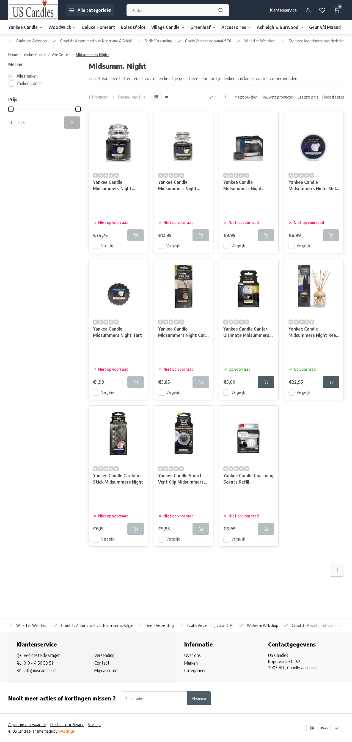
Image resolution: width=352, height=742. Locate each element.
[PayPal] (325, 728)
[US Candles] (33, 10)
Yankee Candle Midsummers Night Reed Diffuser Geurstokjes (313, 332)
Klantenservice (283, 10)
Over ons (192, 655)
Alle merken (27, 76)
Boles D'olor (133, 27)
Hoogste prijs (333, 97)
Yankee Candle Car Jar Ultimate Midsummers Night (246, 332)
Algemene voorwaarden (27, 724)
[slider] (10, 109)
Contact (101, 663)
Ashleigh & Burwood (277, 27)
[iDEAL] (312, 728)
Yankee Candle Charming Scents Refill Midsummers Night (248, 479)
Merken (191, 663)
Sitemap (94, 724)
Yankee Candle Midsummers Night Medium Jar (112, 185)
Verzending (104, 655)
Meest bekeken (246, 97)
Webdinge (66, 731)
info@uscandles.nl (40, 670)
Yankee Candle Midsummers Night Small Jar (177, 185)
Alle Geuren (61, 54)
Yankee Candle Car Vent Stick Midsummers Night (118, 478)
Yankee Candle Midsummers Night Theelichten (242, 185)
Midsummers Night (92, 54)
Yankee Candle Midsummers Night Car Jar (181, 332)
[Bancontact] (337, 728)
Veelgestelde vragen (42, 655)
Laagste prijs (308, 97)
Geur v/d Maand (325, 27)
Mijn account (106, 670)
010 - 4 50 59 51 (38, 663)
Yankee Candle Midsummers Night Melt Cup (313, 185)
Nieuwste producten (278, 97)
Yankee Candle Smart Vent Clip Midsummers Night (181, 479)
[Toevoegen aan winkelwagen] (266, 382)
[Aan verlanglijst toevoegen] (139, 120)
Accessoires (233, 27)
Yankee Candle (23, 27)
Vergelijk (108, 245)
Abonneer (199, 698)
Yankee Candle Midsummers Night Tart (117, 332)
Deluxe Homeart (98, 27)
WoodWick (59, 27)
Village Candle (165, 27)
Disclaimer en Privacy (67, 724)
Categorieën (195, 670)
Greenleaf (200, 27)
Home (13, 54)
